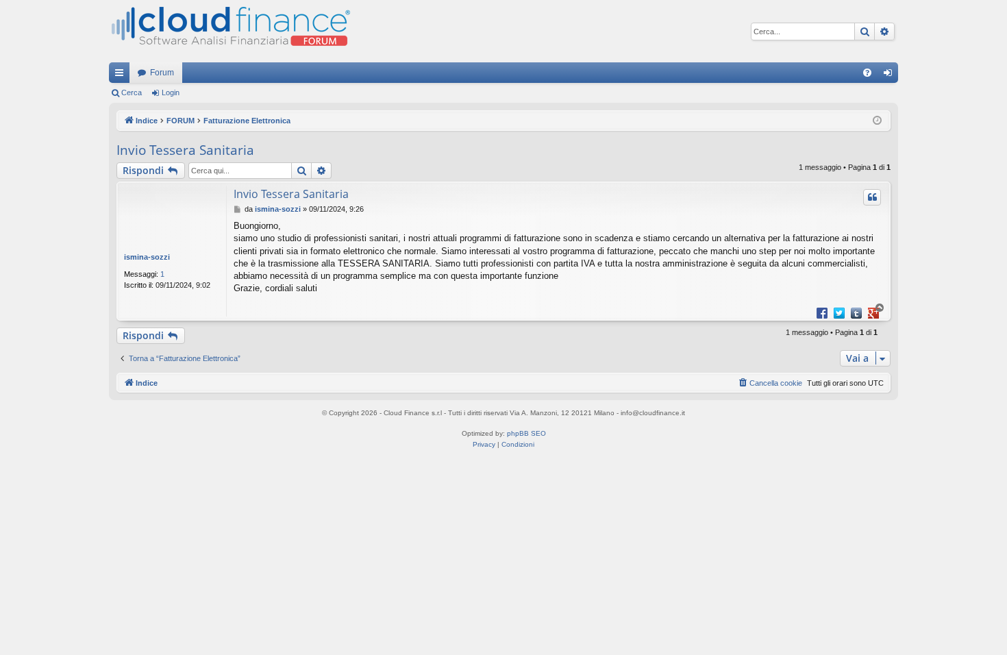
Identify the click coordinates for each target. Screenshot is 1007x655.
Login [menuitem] (890, 75)
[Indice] (229, 31)
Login (170, 92)
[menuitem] (867, 72)
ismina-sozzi (147, 257)
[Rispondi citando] (872, 197)
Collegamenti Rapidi (121, 75)
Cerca (131, 92)
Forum (162, 72)
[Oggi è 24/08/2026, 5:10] (877, 121)
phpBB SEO (526, 433)
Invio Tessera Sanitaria (185, 150)
